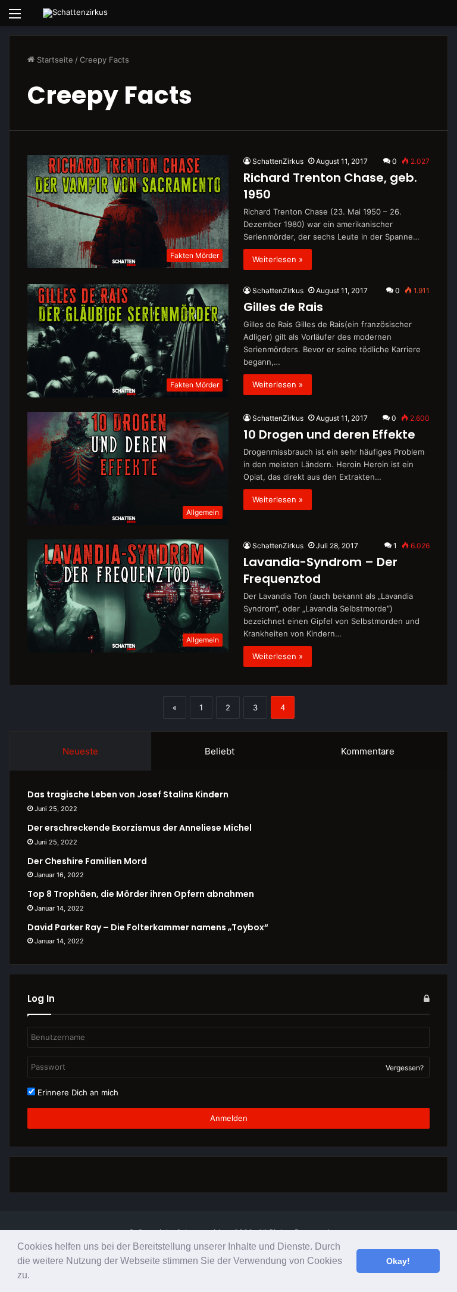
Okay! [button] (398, 1261)
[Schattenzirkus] (75, 13)
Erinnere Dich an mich (76, 1092)
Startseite (54, 59)
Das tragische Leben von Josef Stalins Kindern (127, 794)
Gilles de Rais (283, 307)
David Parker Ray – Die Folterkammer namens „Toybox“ (147, 927)
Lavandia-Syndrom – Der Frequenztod (320, 570)
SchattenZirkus (277, 161)
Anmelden (229, 1118)
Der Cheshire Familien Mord (87, 861)
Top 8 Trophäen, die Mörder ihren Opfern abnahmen (140, 894)
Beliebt (219, 751)
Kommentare (368, 751)
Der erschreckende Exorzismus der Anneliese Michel (139, 828)
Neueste (80, 751)
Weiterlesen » (277, 259)
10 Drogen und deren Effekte (329, 434)
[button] (34, 1276)
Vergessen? (405, 1067)
